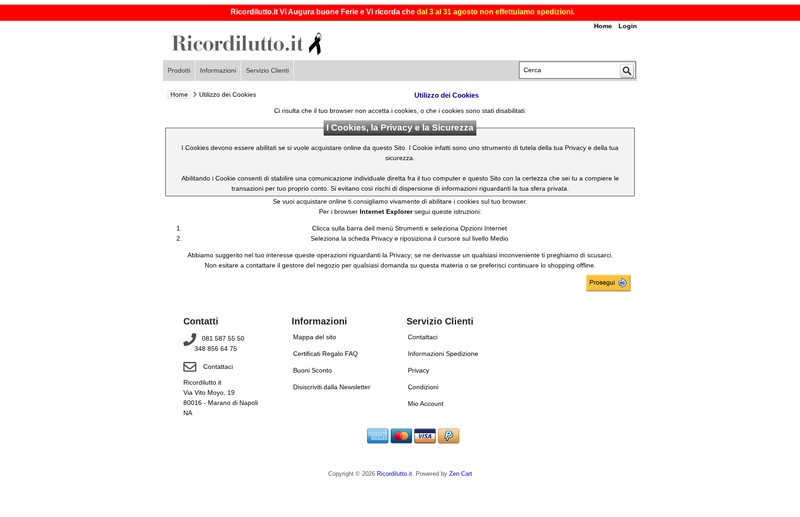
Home (179, 94)
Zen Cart (460, 474)
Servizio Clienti (267, 70)
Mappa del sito (314, 337)
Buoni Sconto (312, 370)
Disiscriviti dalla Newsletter (331, 387)
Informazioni (218, 70)
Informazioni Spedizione (443, 353)
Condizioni (423, 387)
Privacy (418, 370)
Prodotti (179, 70)
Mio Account (426, 403)
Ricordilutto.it (394, 474)
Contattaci (218, 366)
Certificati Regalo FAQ (325, 353)
